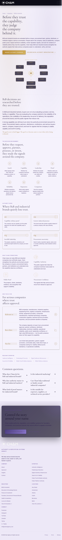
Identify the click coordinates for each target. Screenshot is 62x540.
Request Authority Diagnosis (14, 52)
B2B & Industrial (5, 487)
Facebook (4, 510)
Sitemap (58, 535)
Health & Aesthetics (6, 498)
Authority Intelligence (7, 358)
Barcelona (34, 498)
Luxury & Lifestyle (6, 501)
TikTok (3, 521)
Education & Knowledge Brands (9, 490)
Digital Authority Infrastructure (38, 358)
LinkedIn (4, 518)
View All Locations (37, 503)
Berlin (33, 501)
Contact (3, 475)
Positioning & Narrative (22, 358)
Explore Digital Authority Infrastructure (41, 52)
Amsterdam (35, 490)
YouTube (4, 515)
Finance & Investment (7, 492)
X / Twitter (4, 524)
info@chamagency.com (7, 526)
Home (3, 13)
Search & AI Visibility (7, 361)
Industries (9, 13)
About (3, 467)
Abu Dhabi (34, 487)
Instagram (4, 513)
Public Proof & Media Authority (24, 361)
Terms (52, 535)
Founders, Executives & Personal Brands (11, 495)
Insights (3, 472)
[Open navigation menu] (58, 2)
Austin (33, 495)
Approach (4, 470)
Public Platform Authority (41, 361)
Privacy (46, 535)
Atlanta (33, 492)
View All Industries (7, 503)
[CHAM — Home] (8, 2)
